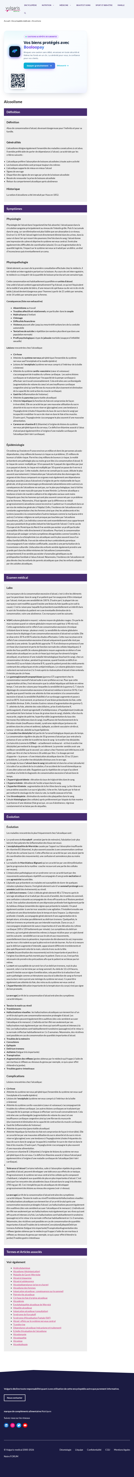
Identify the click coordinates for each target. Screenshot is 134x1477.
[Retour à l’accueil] (13, 8)
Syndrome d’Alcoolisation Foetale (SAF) (32, 1317)
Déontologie (65, 1449)
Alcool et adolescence (23, 1281)
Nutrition (46, 5)
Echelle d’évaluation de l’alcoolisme (30, 1331)
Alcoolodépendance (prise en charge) (31, 1284)
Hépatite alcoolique (22, 1307)
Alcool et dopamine (22, 1278)
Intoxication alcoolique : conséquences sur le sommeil (38, 1291)
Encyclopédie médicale (21, 21)
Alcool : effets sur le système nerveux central (34, 1321)
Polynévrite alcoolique (24, 1294)
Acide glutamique (21, 1268)
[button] (25, 13)
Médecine (64, 5)
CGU (107, 1449)
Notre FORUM (11, 1456)
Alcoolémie (18, 1301)
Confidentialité (94, 1449)
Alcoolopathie (19, 1337)
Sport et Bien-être (104, 5)
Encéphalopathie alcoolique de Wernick (32, 1304)
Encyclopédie (30, 5)
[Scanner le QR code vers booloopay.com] (17, 80)
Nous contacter (14, 1397)
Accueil (7, 21)
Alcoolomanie (19, 1334)
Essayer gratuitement (37, 65)
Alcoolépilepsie (20, 1344)
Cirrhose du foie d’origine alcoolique (30, 1298)
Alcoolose (18, 1341)
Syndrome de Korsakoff (24, 1314)
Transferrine (19, 1324)
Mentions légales (122, 1449)
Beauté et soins (83, 5)
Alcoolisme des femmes (24, 1288)
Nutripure (46, 1411)
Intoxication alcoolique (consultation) (30, 1311)
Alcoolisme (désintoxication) (26, 1271)
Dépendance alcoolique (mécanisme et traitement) (37, 1327)
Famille (121, 5)
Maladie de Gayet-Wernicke (26, 1274)
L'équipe (79, 1449)
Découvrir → (63, 65)
